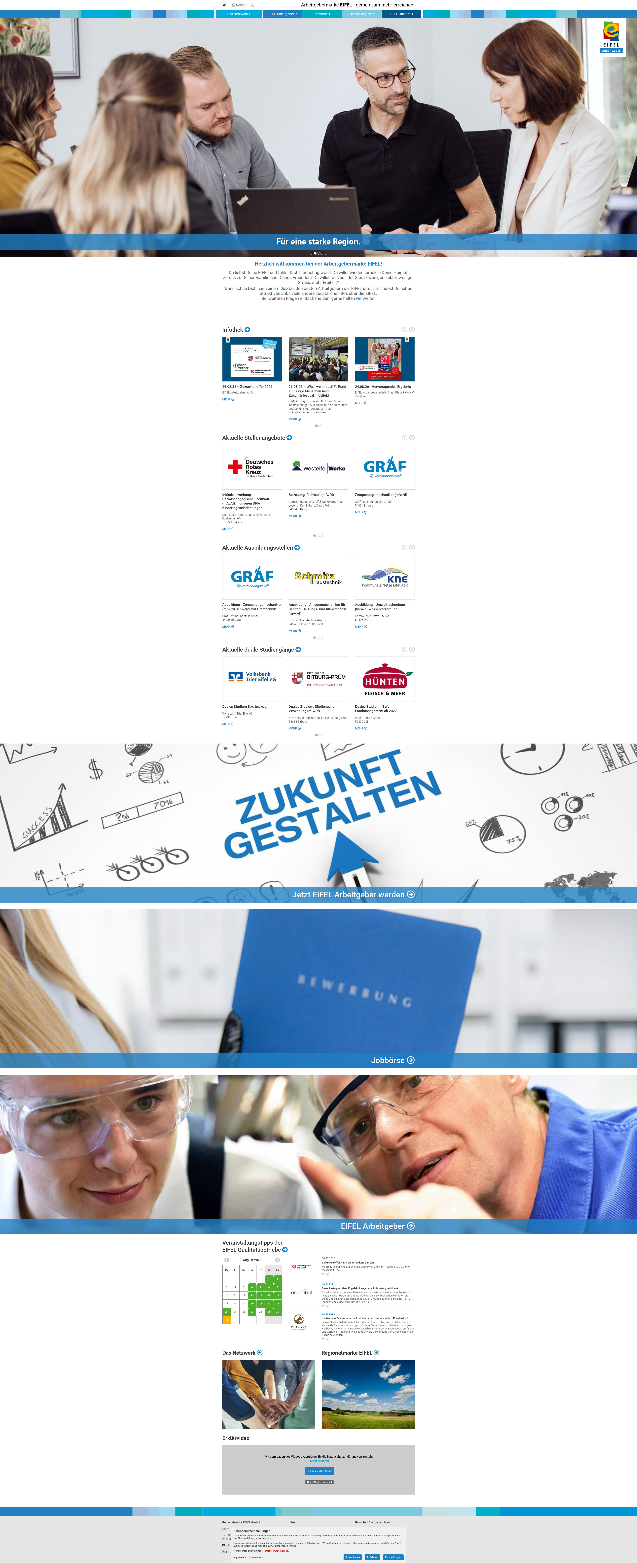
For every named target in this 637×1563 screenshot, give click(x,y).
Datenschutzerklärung (276, 1550)
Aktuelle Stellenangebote (254, 437)
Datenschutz (255, 1557)
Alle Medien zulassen (320, 1482)
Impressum (239, 1557)
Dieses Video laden (319, 1471)
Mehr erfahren (319, 1461)
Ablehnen (372, 1557)
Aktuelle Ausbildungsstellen (258, 547)
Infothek (233, 329)
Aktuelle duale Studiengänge (258, 649)
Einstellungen (393, 1557)
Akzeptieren (353, 1557)
